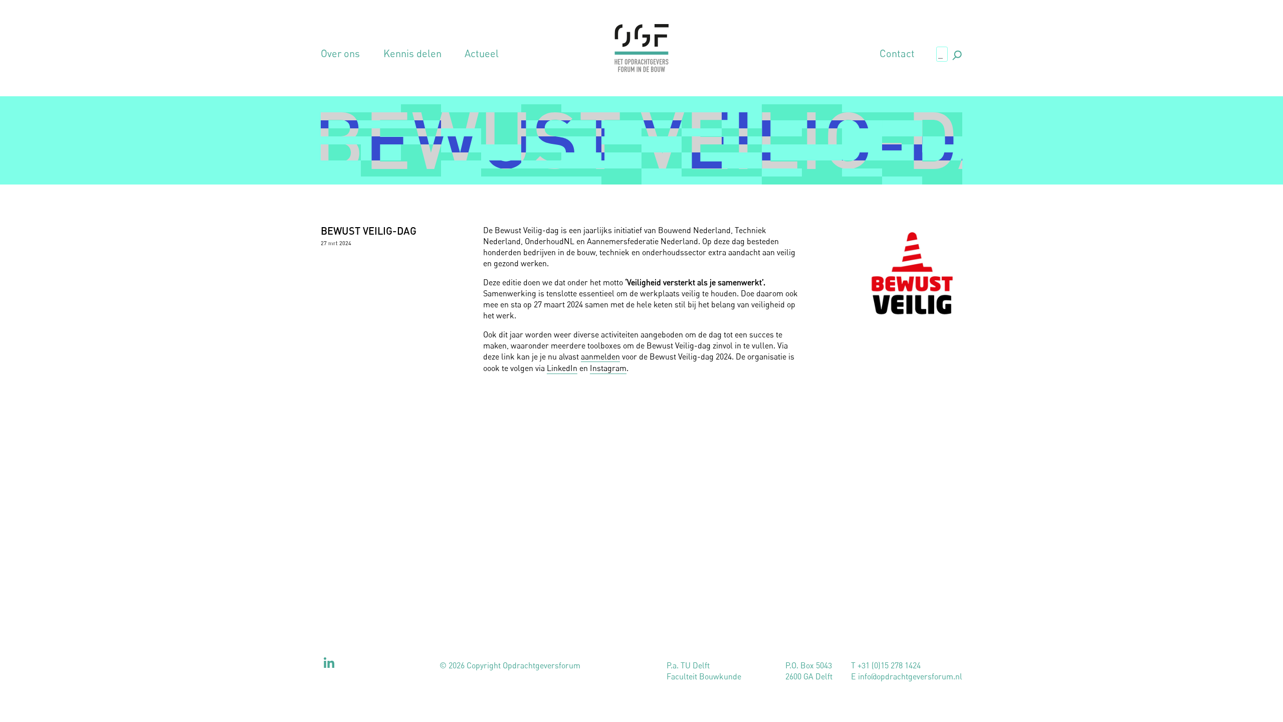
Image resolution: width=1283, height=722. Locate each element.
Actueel (482, 53)
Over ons (340, 53)
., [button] (956, 53)
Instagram (608, 368)
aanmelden (600, 356)
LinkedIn (562, 368)
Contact (897, 53)
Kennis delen (412, 53)
